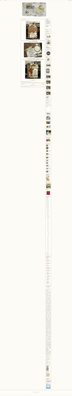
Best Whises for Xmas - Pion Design (49, 166)
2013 (47, 205)
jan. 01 (48, 250)
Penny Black (47, 333)
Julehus (49, 318)
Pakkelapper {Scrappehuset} (49, 171)
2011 (47, 252)
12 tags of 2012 (47, 291)
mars (47, 215)
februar (48, 216)
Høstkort (47, 316)
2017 (47, 202)
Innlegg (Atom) (34, 85)
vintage (47, 352)
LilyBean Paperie (48, 278)
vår (49, 353)
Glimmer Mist (47, 312)
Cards (50, 300)
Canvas (47, 300)
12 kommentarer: (29, 81)
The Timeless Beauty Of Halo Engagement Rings (48, 274)
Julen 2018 (47, 322)
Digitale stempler (47, 304)
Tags (48, 344)
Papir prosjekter (48, 332)
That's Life (48, 257)
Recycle (47, 336)
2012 (47, 206)
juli (47, 212)
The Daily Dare (48, 288)
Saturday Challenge (48, 281)
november (48, 208)
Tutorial (47, 351)
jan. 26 (48, 221)
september (48, 210)
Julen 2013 (49, 320)
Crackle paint (47, 302)
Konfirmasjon (47, 324)
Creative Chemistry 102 (48, 303)
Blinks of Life (47, 298)
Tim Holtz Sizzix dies (48, 347)
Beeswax (49, 297)
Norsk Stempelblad (48, 330)
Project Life (49, 335)
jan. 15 (48, 235)
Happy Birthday (49, 147)
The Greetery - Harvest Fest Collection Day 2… (48, 279)
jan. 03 (48, 249)
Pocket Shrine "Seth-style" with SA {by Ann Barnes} (48, 261)
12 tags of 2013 (48, 291)
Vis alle (50, 284)
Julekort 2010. (47, 319)
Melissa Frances (48, 328)
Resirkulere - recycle (50, 144)
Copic (46, 301)
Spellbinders (47, 341)
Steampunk (50, 341)
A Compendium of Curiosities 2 (48, 294)
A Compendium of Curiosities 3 (48, 295)
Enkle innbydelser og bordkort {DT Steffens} (50, 169)
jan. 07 (48, 244)
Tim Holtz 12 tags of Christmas (48, 345)
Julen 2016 (49, 321)
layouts (48, 325)
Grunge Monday (47, 313)
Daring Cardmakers (48, 270)
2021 (47, 199)
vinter (47, 353)
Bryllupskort (49, 299)
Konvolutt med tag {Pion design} (25, 20)
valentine (50, 351)
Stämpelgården (49, 343)
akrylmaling (48, 295)
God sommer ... (48, 263)
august (48, 211)
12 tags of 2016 (49, 292)
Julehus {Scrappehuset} (49, 157)
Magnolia (50, 326)
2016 (47, 203)
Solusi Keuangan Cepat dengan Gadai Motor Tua (48, 283)
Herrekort (47, 315)
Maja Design (49, 327)
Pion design (49, 334)
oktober (48, 209)
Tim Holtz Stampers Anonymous (48, 349)
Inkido (50, 316)
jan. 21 (48, 226)
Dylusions (48, 310)
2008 (47, 254)
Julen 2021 (47, 323)
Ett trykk (50, 311)
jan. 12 (48, 239)
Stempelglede (48, 342)
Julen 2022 (50, 323)
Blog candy (50, 298)
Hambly (48, 314)
